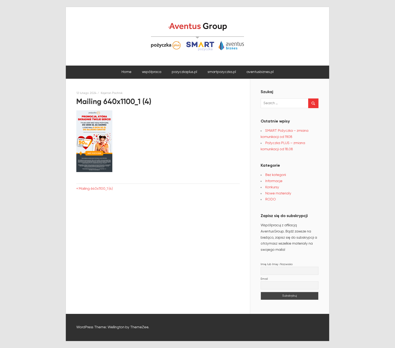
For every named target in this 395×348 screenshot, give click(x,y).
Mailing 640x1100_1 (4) (95, 189)
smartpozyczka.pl (222, 72)
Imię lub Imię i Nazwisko (277, 264)
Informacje (273, 181)
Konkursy (272, 187)
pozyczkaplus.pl (184, 72)
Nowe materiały (278, 193)
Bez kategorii (275, 175)
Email (264, 278)
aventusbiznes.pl (260, 72)
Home (126, 72)
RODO (270, 199)
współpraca (151, 72)
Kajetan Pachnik (112, 93)
